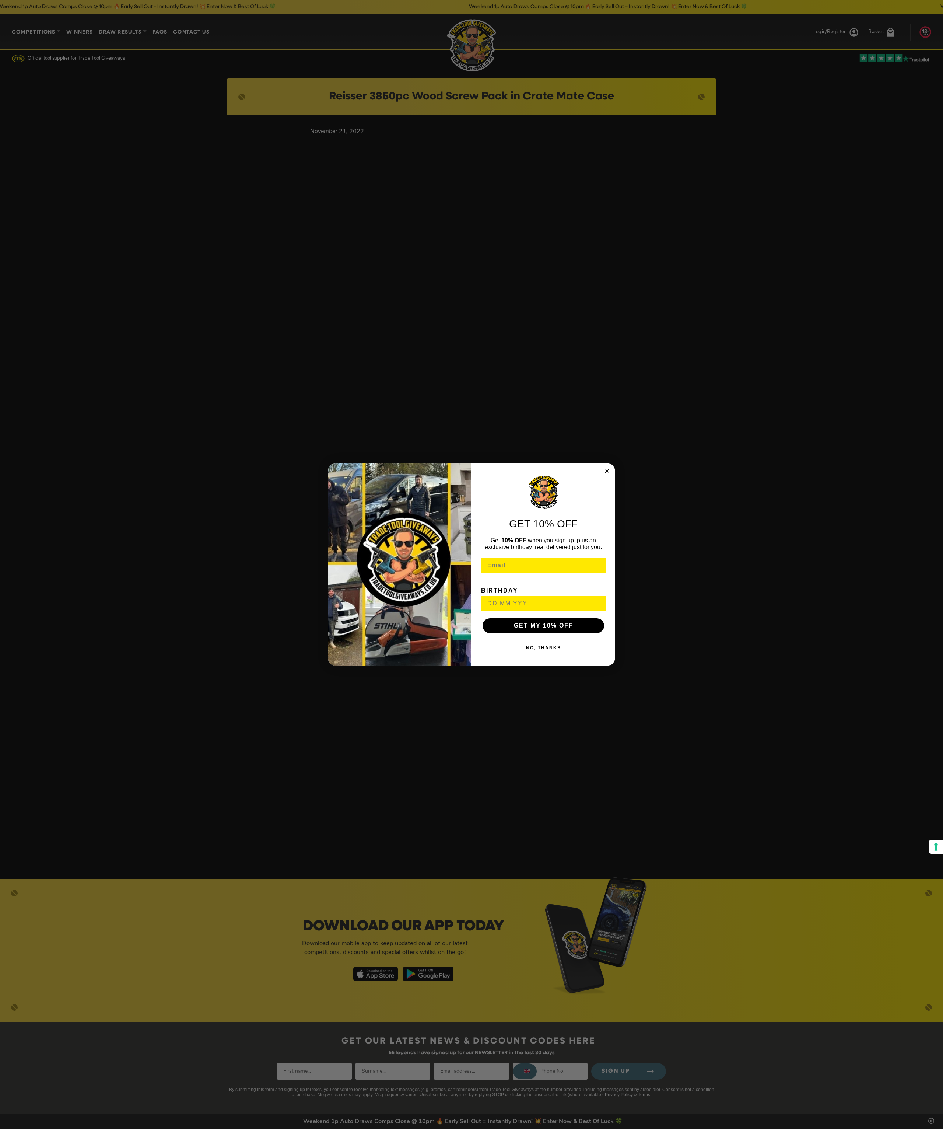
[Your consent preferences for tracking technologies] (936, 847)
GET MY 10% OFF (543, 625)
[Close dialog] (607, 470)
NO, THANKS (543, 647)
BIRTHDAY (499, 590)
